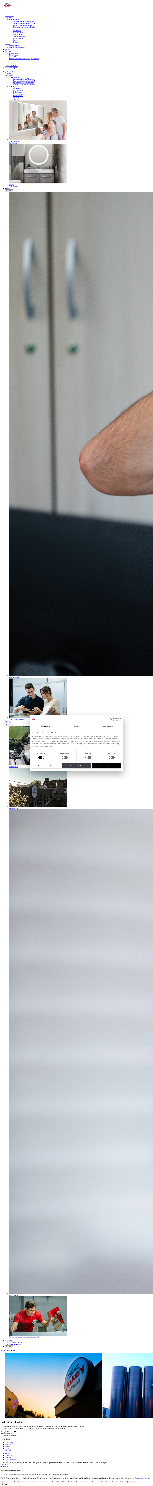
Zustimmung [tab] (45, 726)
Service (7, 44)
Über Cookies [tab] (108, 726)
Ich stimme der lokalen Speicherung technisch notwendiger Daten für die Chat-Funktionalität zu (34, 1482)
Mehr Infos (4, 1464)
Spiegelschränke (14, 19)
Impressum (8, 1455)
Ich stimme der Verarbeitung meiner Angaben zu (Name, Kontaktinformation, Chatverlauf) (98, 1482)
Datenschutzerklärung (142, 1478)
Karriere (7, 49)
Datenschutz (9, 1457)
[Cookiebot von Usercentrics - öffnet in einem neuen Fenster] (112, 719)
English (14, 68)
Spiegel (11, 29)
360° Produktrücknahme (17, 47)
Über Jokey (9, 51)
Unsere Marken (14, 57)
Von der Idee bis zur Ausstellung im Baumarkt (24, 59)
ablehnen (4, 1484)
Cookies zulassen (106, 766)
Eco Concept (9, 16)
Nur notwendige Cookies (47, 766)
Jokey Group (13, 55)
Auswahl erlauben (76, 766)
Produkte (8, 18)
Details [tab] (76, 726)
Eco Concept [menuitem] (9, 71)
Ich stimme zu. (5, 1466)
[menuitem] (23, 21)
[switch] (65, 757)
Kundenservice (14, 46)
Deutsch (15, 66)
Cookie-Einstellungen (12, 1459)
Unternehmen (13, 53)
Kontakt (7, 1453)
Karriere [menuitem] (7, 721)
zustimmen (132, 1482)
